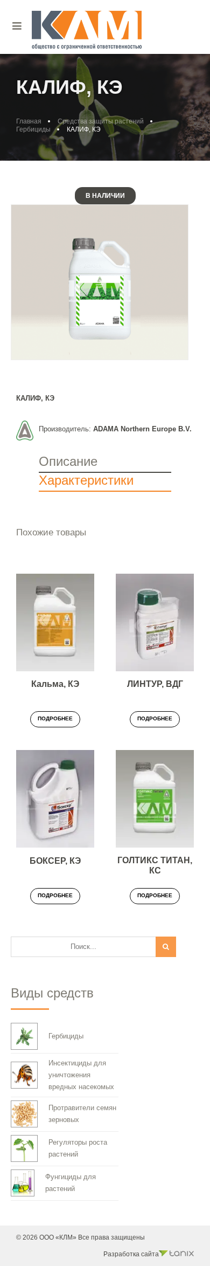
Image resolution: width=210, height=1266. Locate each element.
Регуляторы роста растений (77, 1148)
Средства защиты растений (101, 121)
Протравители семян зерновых (82, 1114)
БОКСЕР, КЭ (55, 860)
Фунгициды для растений (70, 1183)
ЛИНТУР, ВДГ (155, 684)
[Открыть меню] (17, 26)
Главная (28, 121)
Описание (68, 461)
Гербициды (33, 129)
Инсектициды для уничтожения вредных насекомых (81, 1075)
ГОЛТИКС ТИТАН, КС (154, 865)
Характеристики (86, 480)
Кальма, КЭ (55, 684)
